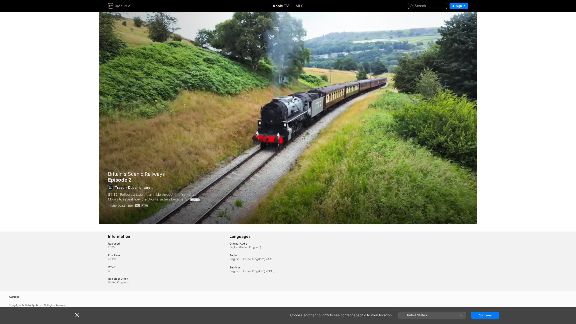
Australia (14, 297)
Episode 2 (288, 118)
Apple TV (281, 6)
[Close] (77, 315)
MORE (194, 199)
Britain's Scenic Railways (136, 174)
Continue (485, 315)
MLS (299, 6)
